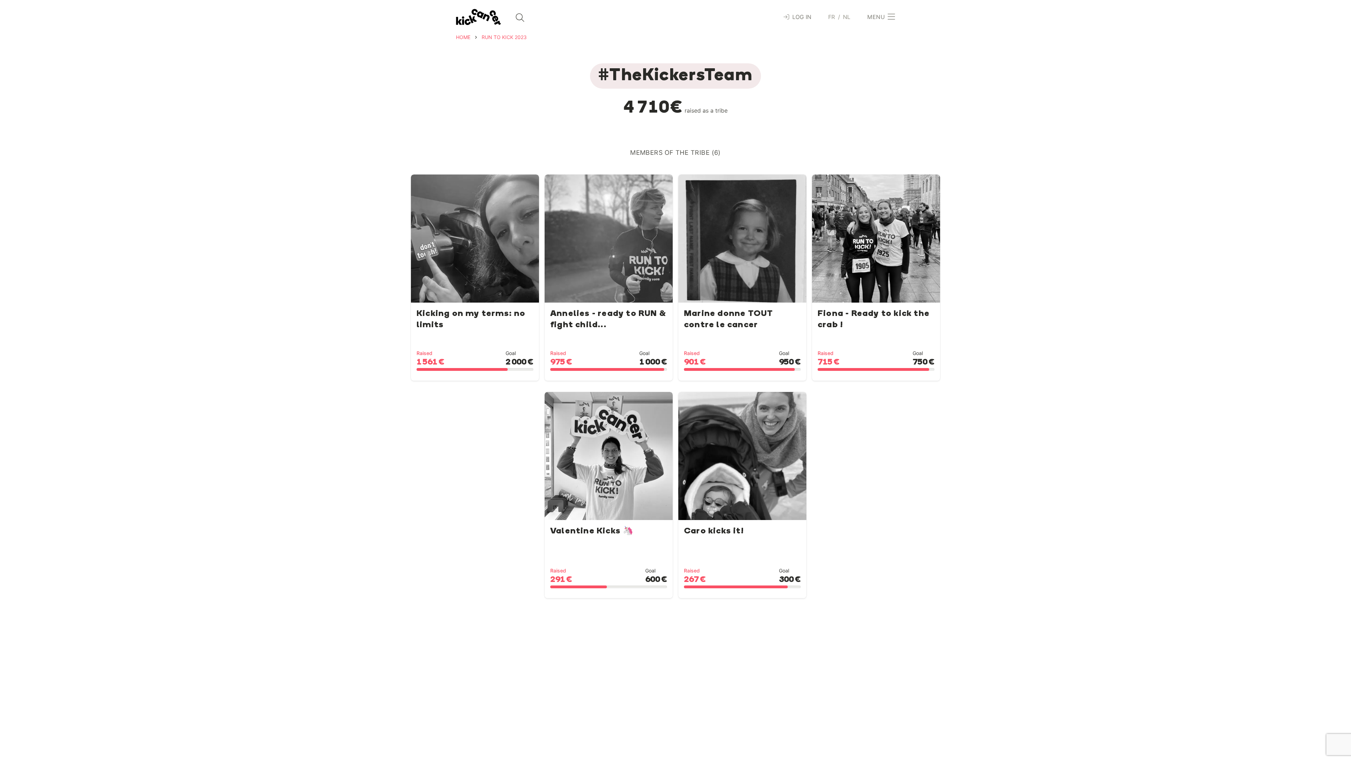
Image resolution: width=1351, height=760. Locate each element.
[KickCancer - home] (478, 17)
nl (847, 16)
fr (831, 16)
